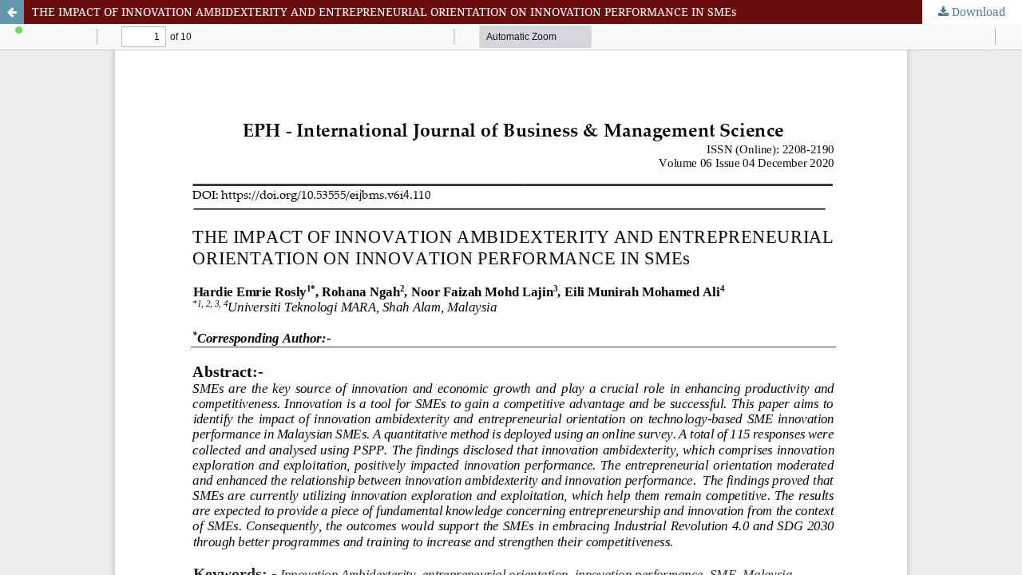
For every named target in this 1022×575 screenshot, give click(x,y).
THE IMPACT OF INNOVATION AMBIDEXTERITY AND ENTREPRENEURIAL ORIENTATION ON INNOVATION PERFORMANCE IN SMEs (384, 11)
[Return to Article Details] (12, 12)
